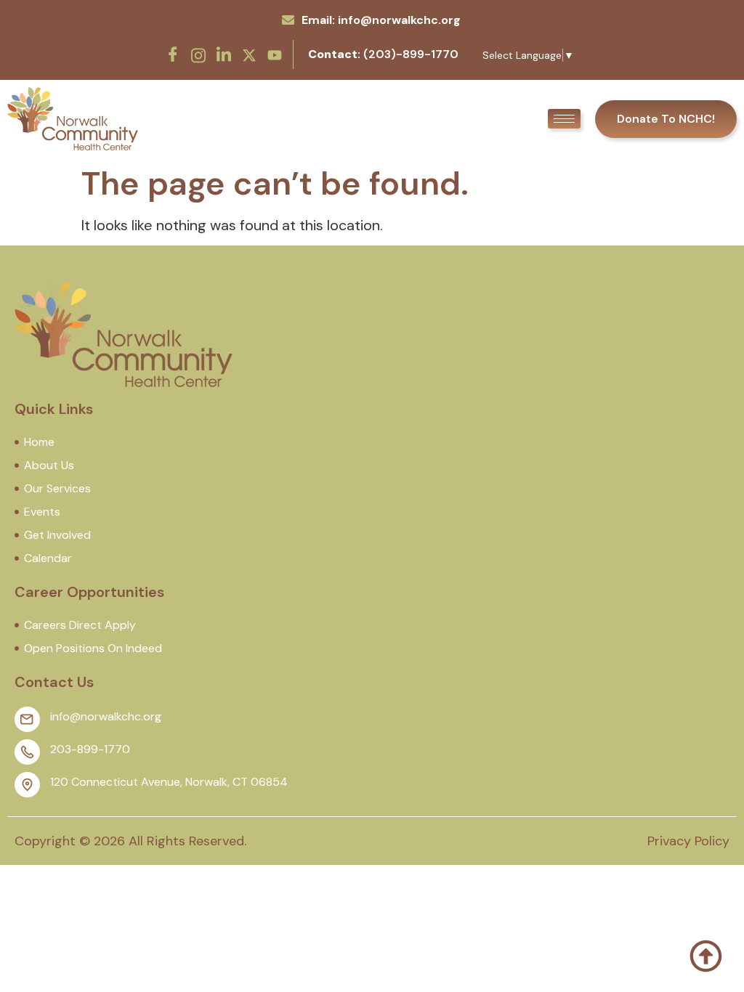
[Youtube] (274, 54)
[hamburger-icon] (564, 119)
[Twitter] (249, 54)
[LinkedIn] (224, 54)
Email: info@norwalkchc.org (381, 20)
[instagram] (198, 54)
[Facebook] (173, 54)
